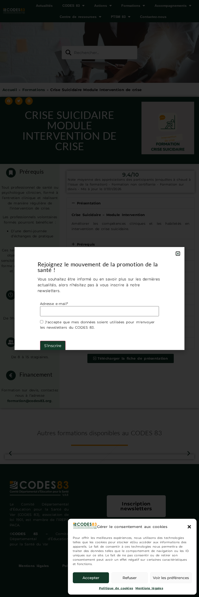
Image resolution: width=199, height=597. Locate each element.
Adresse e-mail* (54, 303)
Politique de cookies (116, 588)
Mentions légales (149, 588)
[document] (99, 298)
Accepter (91, 577)
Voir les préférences (171, 577)
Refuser (130, 577)
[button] (189, 526)
